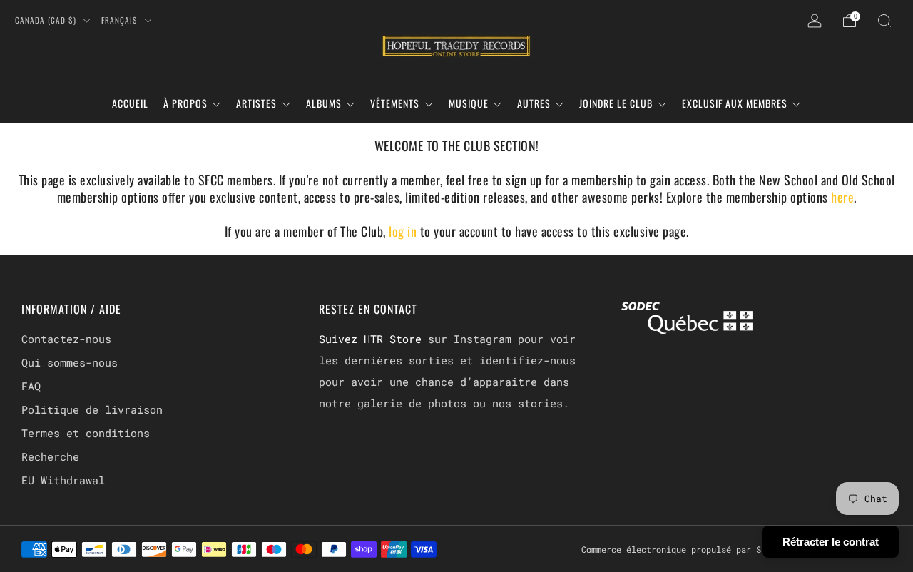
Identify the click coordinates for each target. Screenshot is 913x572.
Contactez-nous (66, 339)
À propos (185, 103)
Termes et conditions (85, 433)
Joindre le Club (616, 103)
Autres (534, 103)
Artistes (256, 103)
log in (404, 231)
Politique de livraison (92, 409)
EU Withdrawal (63, 480)
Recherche (50, 456)
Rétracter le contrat (830, 542)
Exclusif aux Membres (734, 103)
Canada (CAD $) (47, 20)
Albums (324, 103)
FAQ (31, 386)
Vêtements (394, 103)
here (842, 197)
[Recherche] (884, 21)
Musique (469, 103)
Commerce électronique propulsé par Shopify (686, 549)
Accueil (130, 103)
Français (120, 20)
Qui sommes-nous (69, 362)
